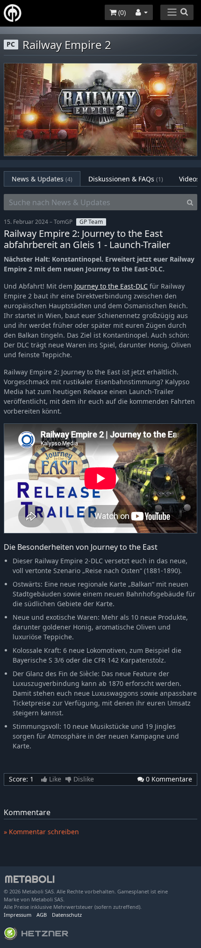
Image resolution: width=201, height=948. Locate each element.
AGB (41, 914)
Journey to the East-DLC (111, 286)
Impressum (17, 914)
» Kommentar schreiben (41, 831)
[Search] (190, 202)
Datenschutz (67, 914)
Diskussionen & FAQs (125, 178)
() (121, 12)
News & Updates (42, 178)
